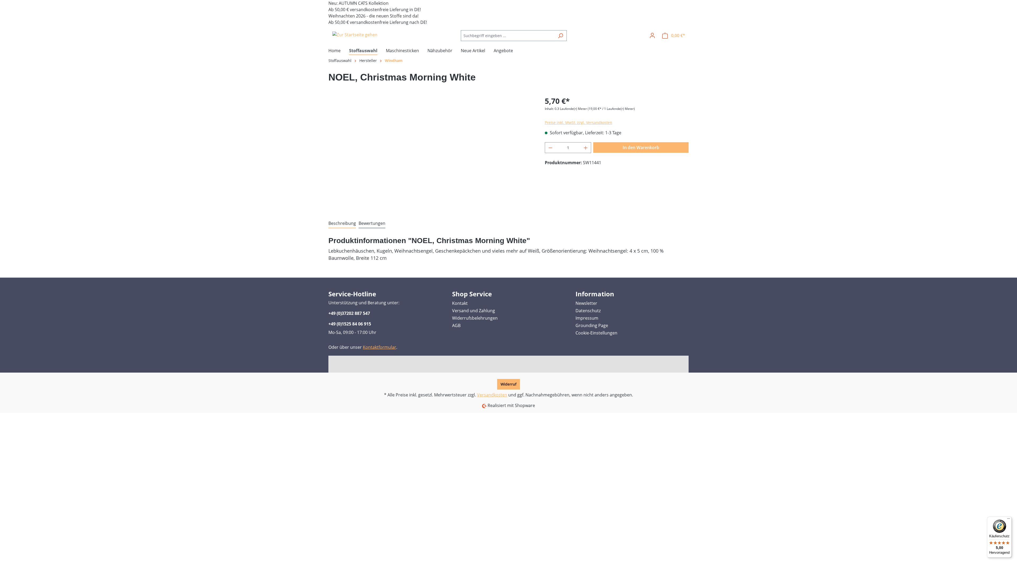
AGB (456, 325)
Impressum (587, 318)
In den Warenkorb (641, 147)
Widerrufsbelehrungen (475, 318)
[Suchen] (560, 35)
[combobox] (508, 35)
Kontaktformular (379, 347)
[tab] (342, 223)
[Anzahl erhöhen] (585, 147)
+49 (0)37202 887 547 (349, 313)
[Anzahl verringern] (550, 147)
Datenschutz (588, 311)
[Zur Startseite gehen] (354, 34)
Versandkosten (492, 395)
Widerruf (508, 384)
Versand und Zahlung (473, 311)
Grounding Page (592, 325)
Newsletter (586, 303)
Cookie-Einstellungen (596, 333)
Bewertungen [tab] (372, 223)
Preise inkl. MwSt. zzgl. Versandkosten (578, 122)
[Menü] (1008, 520)
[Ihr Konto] (652, 35)
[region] (431, 152)
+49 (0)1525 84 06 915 (349, 324)
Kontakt (460, 303)
